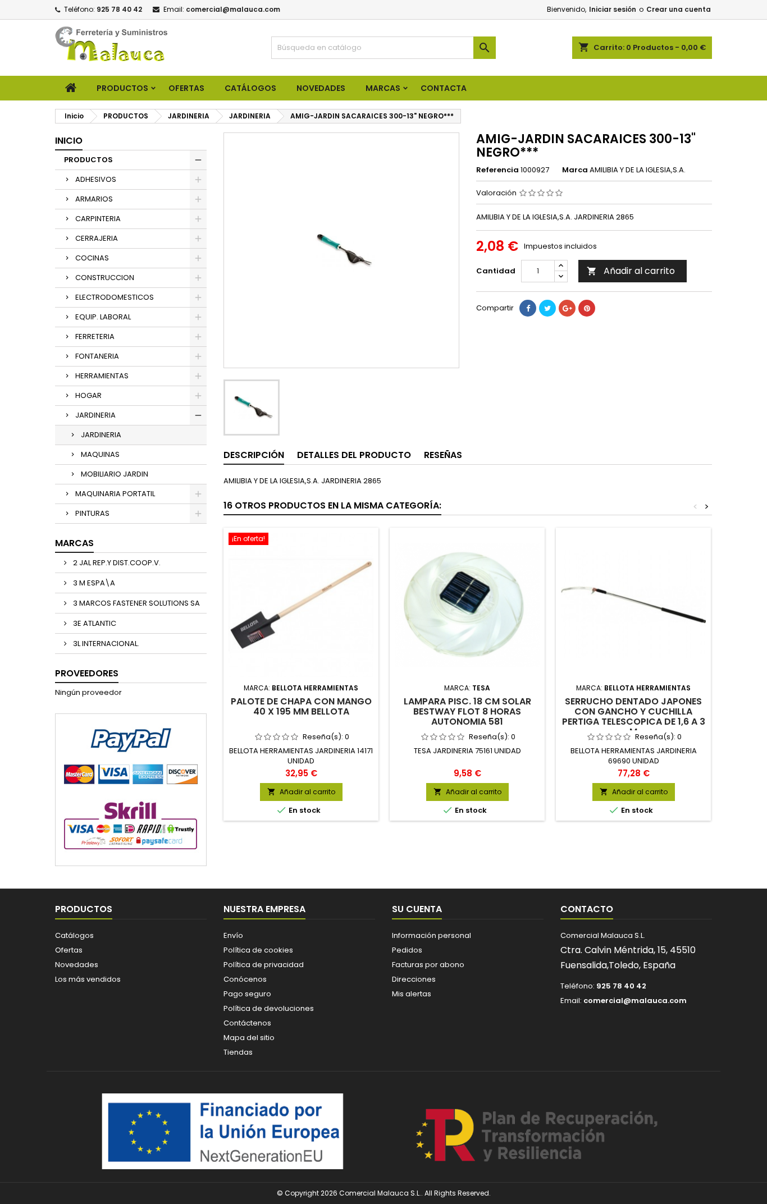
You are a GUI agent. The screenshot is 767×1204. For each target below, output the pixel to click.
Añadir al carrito (631, 270)
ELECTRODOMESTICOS (114, 297)
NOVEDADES (320, 88)
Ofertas (69, 950)
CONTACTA (444, 88)
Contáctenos (247, 1023)
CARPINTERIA (98, 218)
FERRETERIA (95, 336)
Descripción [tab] (253, 454)
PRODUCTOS (122, 88)
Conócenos (245, 979)
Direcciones (414, 979)
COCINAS (92, 258)
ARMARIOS (94, 199)
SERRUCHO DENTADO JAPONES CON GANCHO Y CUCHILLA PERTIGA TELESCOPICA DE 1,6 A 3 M (633, 716)
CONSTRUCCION (104, 277)
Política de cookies (258, 950)
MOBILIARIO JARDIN (114, 474)
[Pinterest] (586, 308)
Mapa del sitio (249, 1037)
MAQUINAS (100, 454)
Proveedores (86, 673)
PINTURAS (92, 513)
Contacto (586, 909)
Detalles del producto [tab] (354, 454)
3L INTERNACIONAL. (105, 643)
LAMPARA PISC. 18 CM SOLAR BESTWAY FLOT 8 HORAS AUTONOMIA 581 (467, 711)
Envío (233, 935)
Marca (575, 170)
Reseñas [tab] (443, 454)
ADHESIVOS (95, 179)
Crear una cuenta (678, 9)
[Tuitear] (547, 308)
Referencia (497, 170)
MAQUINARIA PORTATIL (115, 493)
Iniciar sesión (612, 9)
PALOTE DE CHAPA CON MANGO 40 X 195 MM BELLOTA (301, 706)
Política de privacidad (263, 964)
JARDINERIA (95, 415)
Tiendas (238, 1052)
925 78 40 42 (119, 9)
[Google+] (567, 308)
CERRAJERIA (96, 238)
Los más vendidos (88, 979)
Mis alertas (411, 993)
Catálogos (250, 88)
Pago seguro (247, 993)
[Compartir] (527, 308)
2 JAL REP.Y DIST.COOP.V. (116, 562)
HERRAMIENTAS (102, 375)
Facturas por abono (428, 964)
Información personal (431, 935)
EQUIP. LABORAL (103, 317)
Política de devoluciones (268, 1008)
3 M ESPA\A (93, 583)
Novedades (76, 964)
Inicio (69, 140)
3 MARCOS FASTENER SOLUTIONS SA (135, 603)
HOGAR (88, 395)
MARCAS (383, 88)
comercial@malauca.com (233, 9)
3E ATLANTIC (93, 623)
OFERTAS (186, 88)
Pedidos (407, 950)
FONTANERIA (97, 356)
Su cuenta (417, 909)
